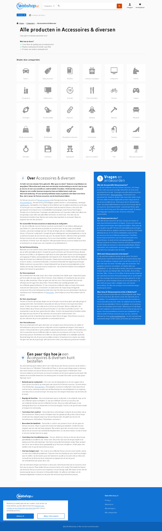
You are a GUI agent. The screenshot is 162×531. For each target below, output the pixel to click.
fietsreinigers (40, 387)
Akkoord (20, 516)
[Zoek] (119, 6)
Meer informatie (51, 516)
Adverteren (109, 504)
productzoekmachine (118, 316)
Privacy (108, 500)
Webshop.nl (113, 496)
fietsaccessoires (43, 200)
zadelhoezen (25, 205)
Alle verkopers (110, 508)
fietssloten (50, 292)
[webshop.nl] (28, 6)
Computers (30, 23)
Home (21, 23)
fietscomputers (117, 195)
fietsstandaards (26, 202)
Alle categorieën (111, 512)
